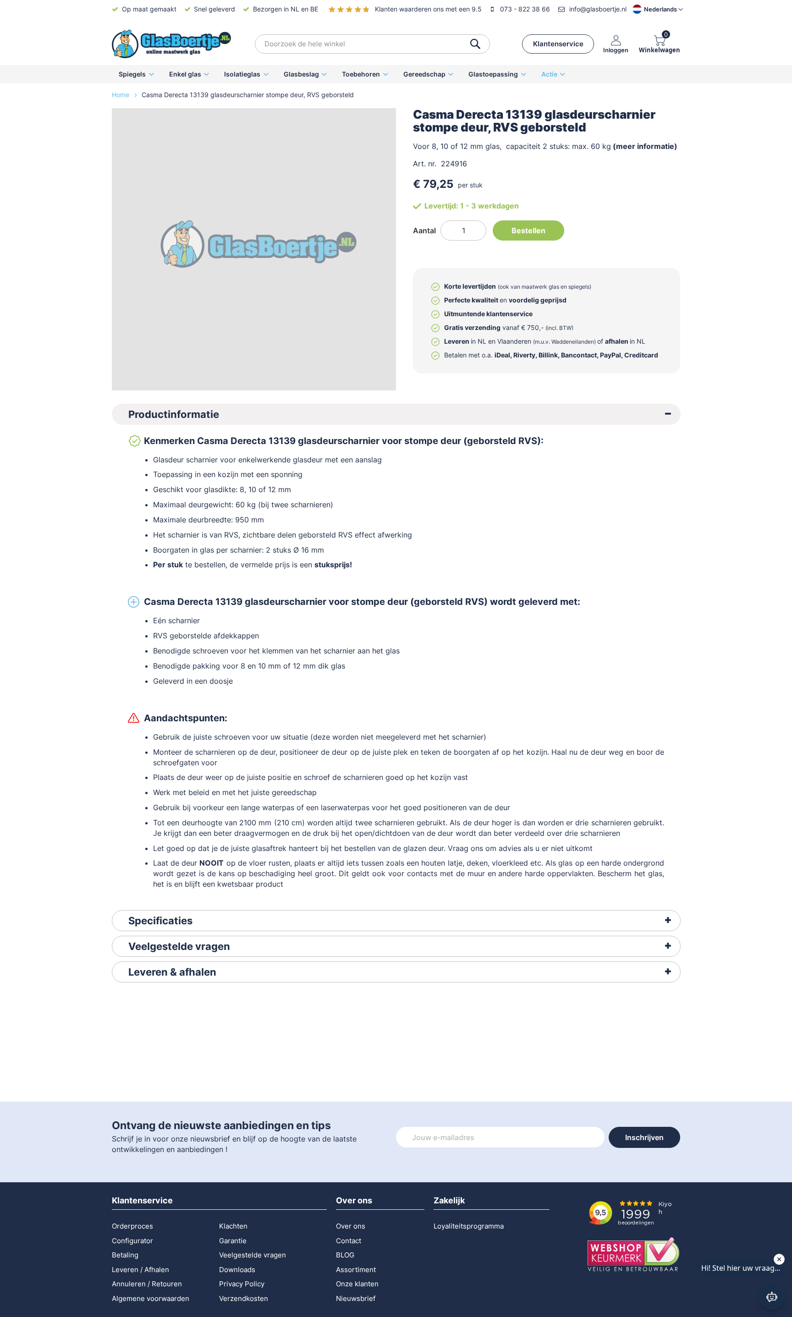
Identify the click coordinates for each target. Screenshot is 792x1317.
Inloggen (615, 49)
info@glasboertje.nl (598, 9)
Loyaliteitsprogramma (469, 1226)
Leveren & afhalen (172, 972)
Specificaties (160, 921)
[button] (650, 9)
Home (121, 95)
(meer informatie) (645, 146)
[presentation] (396, 414)
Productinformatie (173, 414)
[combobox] (372, 44)
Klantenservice (558, 43)
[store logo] (171, 44)
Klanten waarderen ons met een (428, 9)
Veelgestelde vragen (179, 946)
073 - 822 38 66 (525, 9)
